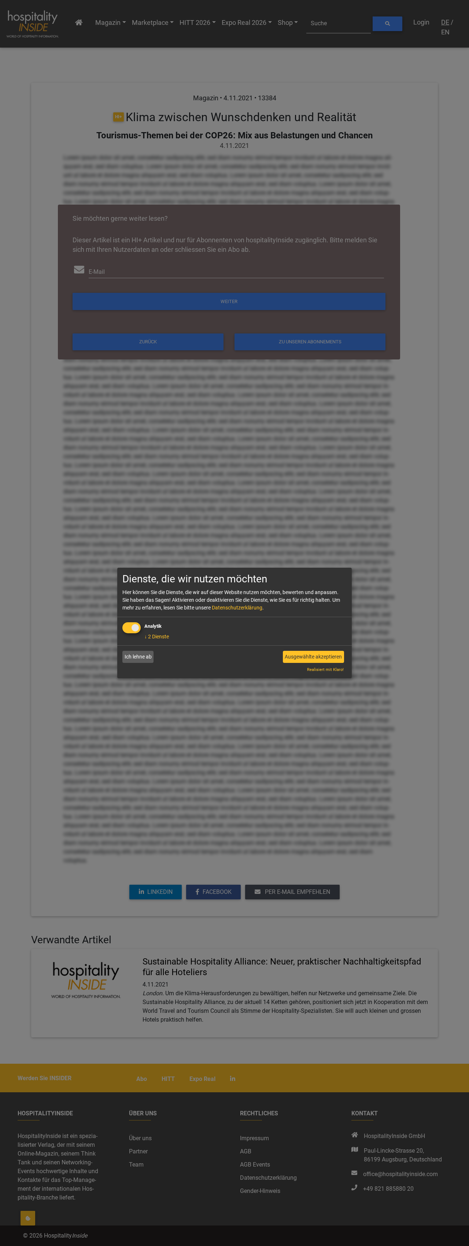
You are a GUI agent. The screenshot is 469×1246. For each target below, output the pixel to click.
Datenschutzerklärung (237, 608)
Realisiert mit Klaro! (325, 669)
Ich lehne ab (138, 657)
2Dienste (156, 636)
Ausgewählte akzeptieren (313, 657)
